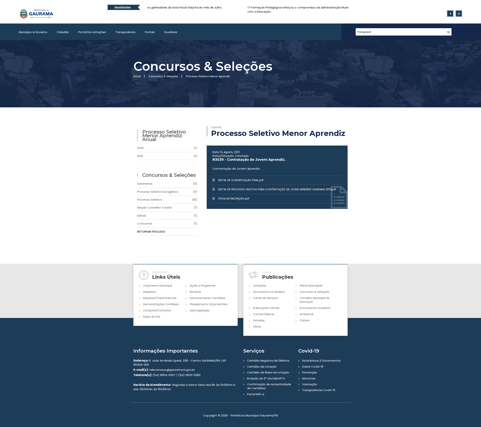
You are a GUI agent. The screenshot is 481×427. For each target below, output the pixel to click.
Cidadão (63, 32)
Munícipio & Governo (33, 32)
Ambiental (306, 314)
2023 (167, 148)
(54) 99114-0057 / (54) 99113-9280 (166, 375)
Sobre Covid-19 (312, 367)
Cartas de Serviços (265, 298)
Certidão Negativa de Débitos (268, 361)
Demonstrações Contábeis (207, 298)
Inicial (137, 76)
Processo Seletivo (167, 200)
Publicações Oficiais (266, 308)
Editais (167, 216)
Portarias (259, 320)
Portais (150, 32)
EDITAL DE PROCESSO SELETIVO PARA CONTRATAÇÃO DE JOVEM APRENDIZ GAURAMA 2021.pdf (277, 189)
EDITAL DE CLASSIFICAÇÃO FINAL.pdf (241, 180)
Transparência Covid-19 (318, 390)
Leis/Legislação (199, 310)
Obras (257, 326)
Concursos (167, 223)
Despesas (149, 292)
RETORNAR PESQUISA (151, 232)
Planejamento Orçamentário (209, 304)
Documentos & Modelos (269, 292)
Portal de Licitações (92, 32)
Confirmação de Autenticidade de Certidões (269, 386)
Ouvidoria (170, 32)
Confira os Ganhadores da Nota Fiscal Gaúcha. (344, 7)
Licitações (259, 285)
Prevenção (309, 372)
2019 (167, 156)
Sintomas (308, 378)
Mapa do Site (151, 317)
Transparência (125, 32)
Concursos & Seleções (314, 292)
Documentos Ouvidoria (315, 308)
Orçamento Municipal (157, 285)
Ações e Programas (202, 285)
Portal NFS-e (255, 394)
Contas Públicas (263, 314)
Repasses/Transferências (159, 298)
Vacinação (309, 384)
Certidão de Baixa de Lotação (268, 372)
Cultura (304, 320)
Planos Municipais (311, 285)
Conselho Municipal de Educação (314, 300)
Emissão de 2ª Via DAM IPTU (266, 378)
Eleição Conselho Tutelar (167, 207)
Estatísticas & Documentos (321, 361)
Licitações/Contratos (157, 310)
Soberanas (167, 184)
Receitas (195, 292)
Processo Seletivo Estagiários (167, 192)
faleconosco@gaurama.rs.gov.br (164, 370)
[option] (251, 9)
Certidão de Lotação (262, 367)
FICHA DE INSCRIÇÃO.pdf (233, 198)
